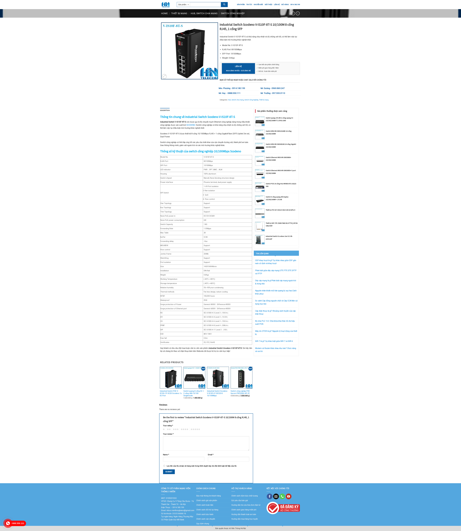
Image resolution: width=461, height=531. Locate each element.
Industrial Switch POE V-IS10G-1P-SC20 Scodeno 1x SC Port (171, 393)
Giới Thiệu (268, 4)
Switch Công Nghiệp (233, 13)
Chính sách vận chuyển (205, 519)
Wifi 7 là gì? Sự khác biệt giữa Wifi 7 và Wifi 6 (274, 341)
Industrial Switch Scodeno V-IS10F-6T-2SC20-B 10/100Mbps (217, 393)
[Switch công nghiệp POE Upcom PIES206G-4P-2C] (242, 378)
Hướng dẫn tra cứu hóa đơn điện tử (245, 505)
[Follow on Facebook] (270, 496)
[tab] (165, 110)
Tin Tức (249, 4)
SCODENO (190, 125)
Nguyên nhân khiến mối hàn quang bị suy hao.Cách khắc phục (276, 292)
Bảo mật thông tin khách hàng (208, 496)
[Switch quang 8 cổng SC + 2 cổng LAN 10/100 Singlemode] (194, 378)
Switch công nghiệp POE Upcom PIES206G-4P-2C (240, 392)
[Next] (252, 384)
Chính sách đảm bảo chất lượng (244, 496)
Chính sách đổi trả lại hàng (207, 510)
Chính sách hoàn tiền (204, 505)
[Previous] (160, 384)
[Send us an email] (276, 496)
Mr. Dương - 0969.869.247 (273, 88)
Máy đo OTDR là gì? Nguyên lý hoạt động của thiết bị (276, 332)
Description (165, 110)
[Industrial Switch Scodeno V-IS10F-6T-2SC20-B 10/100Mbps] (218, 378)
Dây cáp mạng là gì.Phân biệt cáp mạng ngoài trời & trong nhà (275, 282)
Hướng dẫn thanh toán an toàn (243, 514)
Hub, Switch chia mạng (204, 13)
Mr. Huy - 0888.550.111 (230, 93)
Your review (168, 434)
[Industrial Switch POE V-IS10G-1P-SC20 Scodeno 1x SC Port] (171, 378)
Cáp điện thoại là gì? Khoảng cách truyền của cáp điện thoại (275, 312)
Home (164, 13)
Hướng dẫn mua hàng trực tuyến (244, 519)
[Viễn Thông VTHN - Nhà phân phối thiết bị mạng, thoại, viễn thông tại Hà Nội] (167, 4)
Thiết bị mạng (179, 13)
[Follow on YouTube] (288, 496)
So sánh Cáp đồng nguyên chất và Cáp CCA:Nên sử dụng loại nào (276, 302)
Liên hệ (277, 4)
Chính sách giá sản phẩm (206, 500)
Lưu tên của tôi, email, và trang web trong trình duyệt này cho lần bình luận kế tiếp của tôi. (202, 466)
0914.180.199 (295, 4)
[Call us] (282, 496)
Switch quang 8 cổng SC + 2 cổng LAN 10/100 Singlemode (193, 393)
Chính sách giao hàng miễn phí (243, 510)
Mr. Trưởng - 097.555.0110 (273, 93)
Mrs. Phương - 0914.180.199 (232, 88)
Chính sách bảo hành (204, 514)
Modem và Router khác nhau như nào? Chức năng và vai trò (275, 350)
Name (166, 455)
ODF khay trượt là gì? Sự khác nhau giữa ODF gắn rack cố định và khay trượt (275, 262)
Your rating (168, 426)
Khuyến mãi (258, 4)
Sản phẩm (241, 4)
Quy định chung (202, 523)
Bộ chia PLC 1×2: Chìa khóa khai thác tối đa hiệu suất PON (275, 322)
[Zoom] (164, 76)
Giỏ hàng (285, 4)
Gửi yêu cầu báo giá (239, 500)
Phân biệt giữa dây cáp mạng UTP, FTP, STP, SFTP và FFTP (276, 272)
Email (210, 455)
